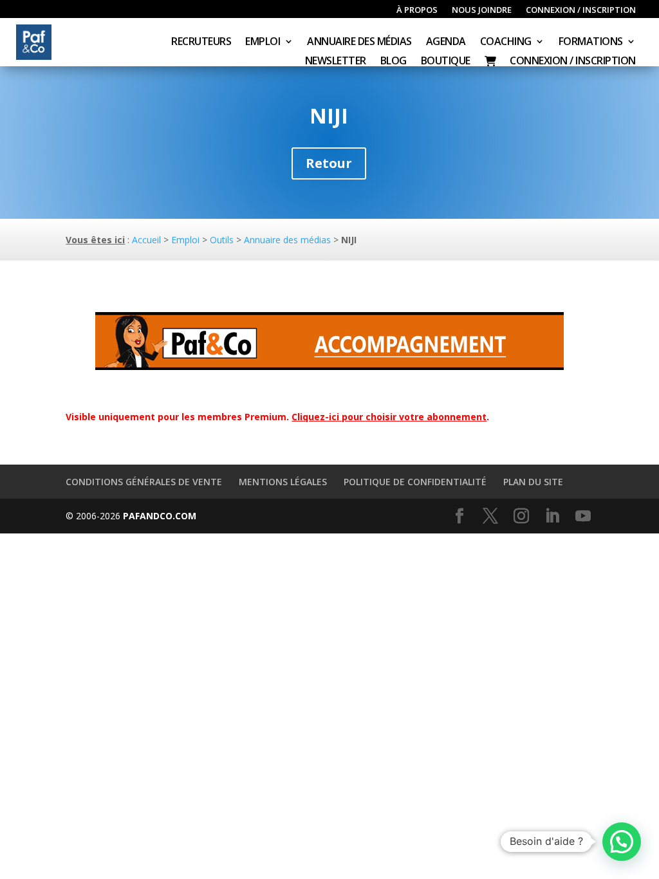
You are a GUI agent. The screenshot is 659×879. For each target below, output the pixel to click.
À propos (417, 10)
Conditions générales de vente (144, 482)
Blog (393, 62)
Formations (591, 42)
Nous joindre (482, 10)
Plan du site (533, 482)
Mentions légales (283, 482)
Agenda (446, 42)
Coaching (506, 42)
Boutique (445, 62)
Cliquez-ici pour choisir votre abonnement (389, 417)
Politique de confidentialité (415, 482)
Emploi (262, 42)
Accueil (146, 240)
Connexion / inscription (581, 10)
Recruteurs (201, 42)
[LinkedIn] (552, 516)
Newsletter (335, 62)
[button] (621, 841)
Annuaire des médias (359, 42)
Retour (329, 163)
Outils (222, 240)
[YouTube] (583, 516)
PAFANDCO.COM (159, 516)
